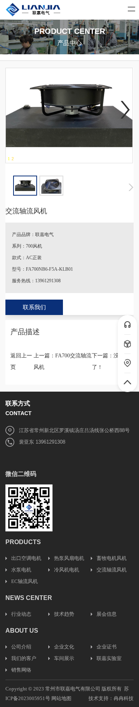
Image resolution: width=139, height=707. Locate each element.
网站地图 (61, 698)
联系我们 (34, 307)
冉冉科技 (124, 698)
